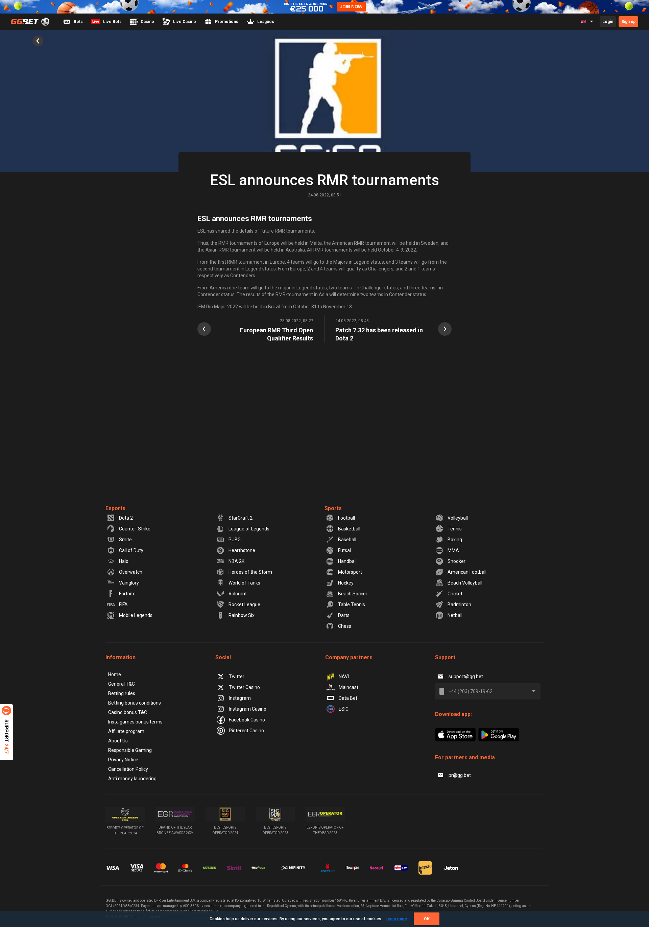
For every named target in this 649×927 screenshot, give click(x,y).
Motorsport (350, 572)
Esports (115, 508)
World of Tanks (244, 583)
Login (607, 21)
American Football (467, 572)
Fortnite (127, 593)
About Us (118, 740)
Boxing (455, 539)
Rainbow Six (242, 615)
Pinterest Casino (246, 730)
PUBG (235, 539)
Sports (333, 508)
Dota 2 (126, 518)
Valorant (238, 593)
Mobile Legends (135, 615)
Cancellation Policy (128, 769)
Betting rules (121, 693)
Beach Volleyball (465, 583)
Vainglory (129, 583)
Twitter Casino (244, 687)
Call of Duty (131, 550)
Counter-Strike (134, 528)
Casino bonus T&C (127, 712)
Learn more (396, 919)
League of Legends (249, 528)
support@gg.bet (466, 676)
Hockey (346, 583)
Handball (347, 561)
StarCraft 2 (241, 518)
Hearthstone (242, 550)
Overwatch (130, 572)
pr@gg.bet (460, 775)
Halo (123, 561)
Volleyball (458, 518)
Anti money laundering (132, 778)
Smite (125, 539)
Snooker (456, 561)
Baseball (347, 539)
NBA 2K (236, 561)
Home (114, 674)
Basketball (349, 528)
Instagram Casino (247, 709)
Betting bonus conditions (134, 703)
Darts (344, 615)
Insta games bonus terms (135, 721)
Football (346, 518)
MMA (453, 550)
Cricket (455, 593)
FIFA (123, 604)
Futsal (344, 550)
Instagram (240, 698)
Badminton (459, 604)
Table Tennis (351, 604)
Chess (344, 626)
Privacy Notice (123, 759)
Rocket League (244, 604)
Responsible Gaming (130, 750)
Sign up (628, 21)
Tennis (455, 528)
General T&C (121, 684)
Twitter (236, 676)
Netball (455, 615)
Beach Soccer (352, 593)
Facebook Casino (247, 719)
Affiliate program (126, 731)
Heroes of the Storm (250, 572)
